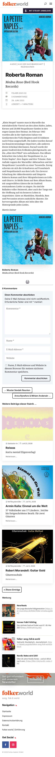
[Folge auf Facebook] (5, 744)
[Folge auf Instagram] (13, 744)
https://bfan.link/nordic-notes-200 (34, 662)
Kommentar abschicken (35, 378)
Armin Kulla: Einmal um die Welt (26, 506)
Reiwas (10, 447)
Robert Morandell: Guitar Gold (25, 570)
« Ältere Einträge (12, 589)
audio (13, 64)
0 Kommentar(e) (19, 97)
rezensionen (27, 67)
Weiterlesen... (11, 456)
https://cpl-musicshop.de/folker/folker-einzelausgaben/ (35, 610)
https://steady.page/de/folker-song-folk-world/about (34, 644)
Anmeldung (35, 679)
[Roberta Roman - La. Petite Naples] (27, 263)
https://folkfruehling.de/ (31, 627)
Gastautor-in (13, 443)
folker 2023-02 (19, 93)
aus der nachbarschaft (31, 64)
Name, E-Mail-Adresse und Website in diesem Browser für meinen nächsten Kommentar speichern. (25, 368)
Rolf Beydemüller (14, 502)
